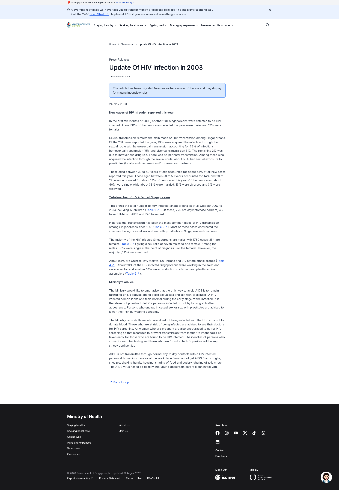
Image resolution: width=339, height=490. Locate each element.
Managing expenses (79, 442)
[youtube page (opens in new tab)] (236, 433)
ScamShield (99, 14)
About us (124, 425)
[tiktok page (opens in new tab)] (254, 433)
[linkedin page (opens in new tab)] (217, 442)
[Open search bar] (267, 25)
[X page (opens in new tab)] (245, 433)
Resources (73, 454)
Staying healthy (76, 425)
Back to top (121, 382)
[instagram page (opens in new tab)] (227, 433)
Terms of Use (134, 478)
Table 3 (128, 244)
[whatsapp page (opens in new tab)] (263, 433)
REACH (153, 478)
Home (112, 44)
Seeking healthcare (78, 430)
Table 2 (161, 227)
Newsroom (208, 25)
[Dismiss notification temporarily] (270, 10)
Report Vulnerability (78, 478)
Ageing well (74, 436)
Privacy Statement (109, 478)
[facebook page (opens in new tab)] (217, 433)
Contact (219, 450)
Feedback (221, 456)
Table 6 (133, 273)
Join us (123, 430)
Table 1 (152, 210)
